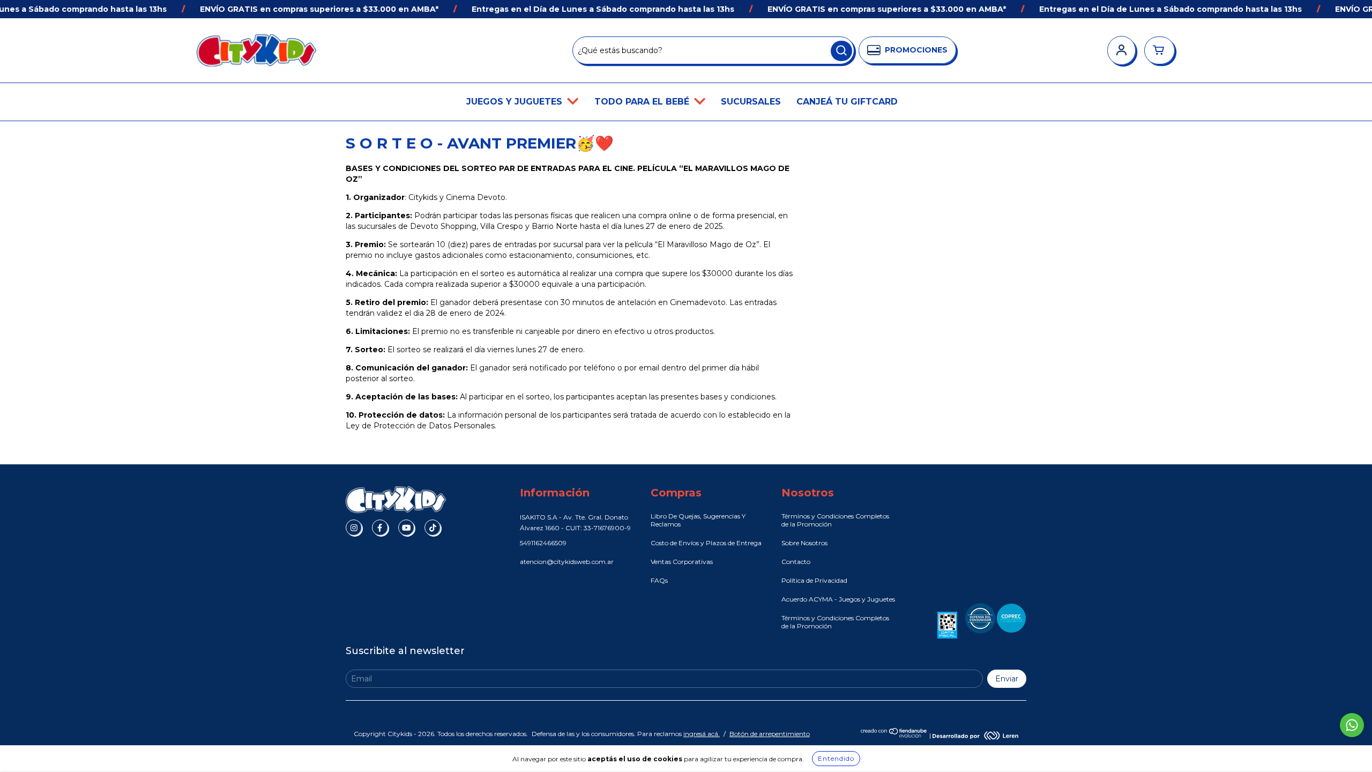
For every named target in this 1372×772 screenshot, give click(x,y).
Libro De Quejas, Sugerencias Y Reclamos (698, 520)
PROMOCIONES (916, 50)
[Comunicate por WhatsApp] (1352, 725)
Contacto (795, 562)
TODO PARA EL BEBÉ (643, 101)
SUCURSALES (751, 101)
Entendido (836, 758)
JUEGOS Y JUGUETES (515, 101)
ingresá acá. (701, 734)
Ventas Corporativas (682, 562)
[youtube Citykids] (406, 527)
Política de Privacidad (814, 580)
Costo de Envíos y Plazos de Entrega (706, 543)
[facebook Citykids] (380, 527)
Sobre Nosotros (804, 543)
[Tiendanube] (894, 735)
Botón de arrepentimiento (769, 734)
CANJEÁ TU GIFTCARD (847, 101)
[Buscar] (841, 51)
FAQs (659, 580)
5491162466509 (543, 543)
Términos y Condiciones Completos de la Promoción (835, 520)
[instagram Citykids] (354, 527)
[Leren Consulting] (975, 735)
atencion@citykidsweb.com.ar (567, 562)
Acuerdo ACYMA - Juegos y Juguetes (838, 599)
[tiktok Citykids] (432, 527)
